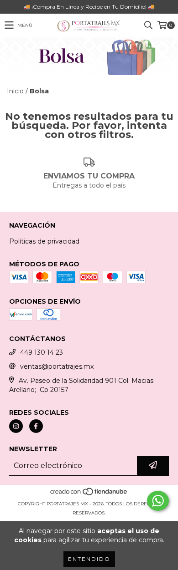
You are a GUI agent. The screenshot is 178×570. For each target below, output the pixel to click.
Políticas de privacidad (44, 241)
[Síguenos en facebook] (36, 426)
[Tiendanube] (89, 495)
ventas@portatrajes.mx (57, 366)
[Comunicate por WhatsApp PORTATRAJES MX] (158, 501)
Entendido (89, 558)
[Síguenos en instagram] (16, 426)
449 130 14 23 (41, 352)
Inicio (15, 91)
